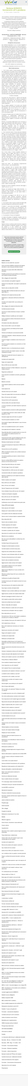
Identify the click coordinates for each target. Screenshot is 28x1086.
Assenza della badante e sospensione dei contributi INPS (14, 753)
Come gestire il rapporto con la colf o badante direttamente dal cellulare (11, 566)
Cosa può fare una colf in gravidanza (10, 449)
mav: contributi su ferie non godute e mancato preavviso (14, 853)
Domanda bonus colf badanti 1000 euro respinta (12, 610)
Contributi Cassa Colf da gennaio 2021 (10, 543)
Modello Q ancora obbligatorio (8, 995)
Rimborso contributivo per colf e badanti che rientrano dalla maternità (13, 476)
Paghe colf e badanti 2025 (7, 362)
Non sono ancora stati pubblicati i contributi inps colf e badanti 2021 (13, 539)
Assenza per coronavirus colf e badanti (10, 630)
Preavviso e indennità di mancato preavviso (11, 793)
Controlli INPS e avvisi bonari (8, 787)
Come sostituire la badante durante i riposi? (11, 662)
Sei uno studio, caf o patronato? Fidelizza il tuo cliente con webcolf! (13, 689)
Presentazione (5, 1068)
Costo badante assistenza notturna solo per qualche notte (13, 385)
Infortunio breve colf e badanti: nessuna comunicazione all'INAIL (13, 723)
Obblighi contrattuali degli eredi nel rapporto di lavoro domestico (13, 750)
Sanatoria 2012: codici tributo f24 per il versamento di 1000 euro (13, 939)
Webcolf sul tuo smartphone (8, 536)
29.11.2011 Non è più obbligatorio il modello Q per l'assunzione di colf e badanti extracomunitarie (12, 981)
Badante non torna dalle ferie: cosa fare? (10, 262)
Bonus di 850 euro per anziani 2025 (9, 365)
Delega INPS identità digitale (8, 505)
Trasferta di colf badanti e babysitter (9, 494)
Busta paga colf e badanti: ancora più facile (11, 877)
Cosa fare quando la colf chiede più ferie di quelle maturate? (12, 329)
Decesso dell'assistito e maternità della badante (12, 769)
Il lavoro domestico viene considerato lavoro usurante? (13, 713)
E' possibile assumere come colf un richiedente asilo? (13, 693)
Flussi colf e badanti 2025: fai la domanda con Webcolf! (13, 394)
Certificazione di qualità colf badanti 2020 (10, 578)
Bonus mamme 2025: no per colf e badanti (11, 325)
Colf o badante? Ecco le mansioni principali (11, 668)
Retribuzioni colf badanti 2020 (8, 638)
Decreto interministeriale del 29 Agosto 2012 (11, 929)
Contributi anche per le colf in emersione (10, 1014)
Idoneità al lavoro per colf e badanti (9, 391)
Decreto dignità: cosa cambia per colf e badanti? (12, 683)
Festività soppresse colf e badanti (9, 524)
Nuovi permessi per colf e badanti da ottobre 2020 (12, 585)
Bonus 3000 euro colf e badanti (8, 482)
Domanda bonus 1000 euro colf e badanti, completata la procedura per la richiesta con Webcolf (14, 616)
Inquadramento (5, 828)
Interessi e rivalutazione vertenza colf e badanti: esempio (14, 651)
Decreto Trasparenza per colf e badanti (10, 488)
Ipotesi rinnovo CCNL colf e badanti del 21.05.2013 (13, 850)
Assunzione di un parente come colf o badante (12, 533)
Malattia (3, 816)
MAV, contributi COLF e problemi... (9, 1000)
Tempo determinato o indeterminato (9, 835)
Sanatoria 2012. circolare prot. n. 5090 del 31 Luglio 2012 (13, 946)
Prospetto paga (5, 802)
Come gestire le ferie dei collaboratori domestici (12, 513)
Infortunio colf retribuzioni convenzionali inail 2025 (12, 332)
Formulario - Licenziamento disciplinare (10, 1011)
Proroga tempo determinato (8, 1025)
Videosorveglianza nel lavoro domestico (10, 727)
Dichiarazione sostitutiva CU (8, 746)
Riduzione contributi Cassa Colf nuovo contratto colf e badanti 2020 (13, 574)
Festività (3, 1034)
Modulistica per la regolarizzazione (9, 1020)
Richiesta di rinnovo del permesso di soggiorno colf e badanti (13, 894)
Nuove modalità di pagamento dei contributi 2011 (12, 1003)
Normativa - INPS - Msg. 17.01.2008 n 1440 (11, 1042)
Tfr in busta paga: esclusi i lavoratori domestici (12, 781)
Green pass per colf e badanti (8, 508)
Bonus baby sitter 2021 (7, 519)
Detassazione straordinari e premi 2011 (10, 1006)
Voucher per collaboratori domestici (9, 776)
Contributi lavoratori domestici (8, 309)
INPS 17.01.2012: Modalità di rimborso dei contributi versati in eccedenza (13, 973)
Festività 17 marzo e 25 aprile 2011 (9, 1009)
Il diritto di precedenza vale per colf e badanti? (12, 710)
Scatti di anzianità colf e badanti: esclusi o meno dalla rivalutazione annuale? (13, 351)
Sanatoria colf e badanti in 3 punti (9, 953)
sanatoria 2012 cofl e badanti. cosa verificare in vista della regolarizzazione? (13, 956)
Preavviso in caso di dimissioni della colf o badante (12, 554)
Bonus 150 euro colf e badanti (8, 485)
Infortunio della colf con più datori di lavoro (11, 402)
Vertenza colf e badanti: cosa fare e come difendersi (13, 656)
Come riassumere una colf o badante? (10, 665)
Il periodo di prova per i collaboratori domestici (12, 1056)
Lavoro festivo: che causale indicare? (10, 760)
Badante (3, 379)
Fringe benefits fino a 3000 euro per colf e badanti (12, 470)
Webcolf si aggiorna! (6, 819)
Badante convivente (6, 381)
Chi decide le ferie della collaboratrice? (10, 323)
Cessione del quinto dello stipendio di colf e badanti (13, 654)
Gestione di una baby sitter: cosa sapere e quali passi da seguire (14, 284)
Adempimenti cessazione (7, 790)
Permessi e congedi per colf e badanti (10, 527)
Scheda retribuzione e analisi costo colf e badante (12, 607)
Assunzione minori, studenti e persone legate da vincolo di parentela (14, 831)
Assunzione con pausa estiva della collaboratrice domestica (12, 270)
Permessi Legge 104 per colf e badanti (10, 467)
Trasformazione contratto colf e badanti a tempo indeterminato (12, 680)
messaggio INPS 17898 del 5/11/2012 (10, 909)
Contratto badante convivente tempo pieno (11, 548)
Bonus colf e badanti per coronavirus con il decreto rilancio (13, 626)
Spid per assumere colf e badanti (9, 499)
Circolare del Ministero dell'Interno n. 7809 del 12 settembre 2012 (12, 921)
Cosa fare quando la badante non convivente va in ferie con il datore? (14, 344)
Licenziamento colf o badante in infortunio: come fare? (13, 670)
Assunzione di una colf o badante (9, 1065)
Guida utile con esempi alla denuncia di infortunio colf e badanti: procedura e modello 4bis (13, 880)
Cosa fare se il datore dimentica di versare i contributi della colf (13, 312)
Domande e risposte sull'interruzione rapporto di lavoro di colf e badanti (14, 796)
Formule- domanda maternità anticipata (10, 903)
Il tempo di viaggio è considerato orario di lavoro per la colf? (13, 340)
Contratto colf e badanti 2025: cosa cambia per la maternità (12, 302)
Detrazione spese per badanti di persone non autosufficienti (11, 736)
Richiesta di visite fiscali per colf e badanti (11, 442)
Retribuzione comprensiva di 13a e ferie (10, 814)
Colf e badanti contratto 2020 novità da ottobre (12, 599)
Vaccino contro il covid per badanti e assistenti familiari (13, 516)
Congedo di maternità (6, 811)
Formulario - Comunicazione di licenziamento (11, 1062)
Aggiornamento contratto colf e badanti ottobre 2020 (13, 593)
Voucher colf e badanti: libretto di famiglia (10, 729)
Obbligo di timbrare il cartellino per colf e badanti (12, 316)
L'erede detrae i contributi (7, 898)
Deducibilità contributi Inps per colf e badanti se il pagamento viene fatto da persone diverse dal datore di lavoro (14, 643)
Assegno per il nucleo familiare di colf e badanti (12, 510)
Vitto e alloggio (5, 808)
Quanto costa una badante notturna (9, 522)
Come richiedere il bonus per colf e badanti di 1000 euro (14, 620)
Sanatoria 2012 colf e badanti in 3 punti (10, 960)
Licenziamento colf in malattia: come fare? (11, 676)
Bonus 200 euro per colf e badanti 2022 (10, 496)
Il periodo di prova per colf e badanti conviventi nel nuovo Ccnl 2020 (14, 581)
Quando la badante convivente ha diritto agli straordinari (14, 409)
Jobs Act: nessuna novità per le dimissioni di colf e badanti (12, 757)
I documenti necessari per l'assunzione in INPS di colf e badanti (13, 445)
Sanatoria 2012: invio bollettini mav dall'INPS (11, 912)
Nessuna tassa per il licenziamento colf (10, 884)
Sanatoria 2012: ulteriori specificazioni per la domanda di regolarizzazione (14, 932)
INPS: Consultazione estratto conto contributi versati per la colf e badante (14, 452)
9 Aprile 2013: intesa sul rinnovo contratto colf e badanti (14, 864)
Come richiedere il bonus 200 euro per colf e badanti (13, 491)
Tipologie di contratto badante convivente (10, 546)
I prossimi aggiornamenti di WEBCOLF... (10, 992)
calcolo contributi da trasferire (8, 800)
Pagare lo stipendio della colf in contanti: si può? (12, 704)
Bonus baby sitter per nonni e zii (8, 613)
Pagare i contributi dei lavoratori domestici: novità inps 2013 (13, 856)
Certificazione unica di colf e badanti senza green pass (13, 502)
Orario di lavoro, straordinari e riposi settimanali (12, 822)
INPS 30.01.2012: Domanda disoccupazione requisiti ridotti (13, 969)
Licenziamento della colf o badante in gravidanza (12, 472)
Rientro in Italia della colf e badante (9, 605)
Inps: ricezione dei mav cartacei (8, 847)
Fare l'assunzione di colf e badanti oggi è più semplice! (13, 699)
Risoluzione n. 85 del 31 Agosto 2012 (10, 936)
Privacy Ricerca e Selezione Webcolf (9, 659)
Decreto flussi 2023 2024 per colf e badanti (11, 464)
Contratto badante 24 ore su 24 (8, 715)
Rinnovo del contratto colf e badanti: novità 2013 (12, 845)
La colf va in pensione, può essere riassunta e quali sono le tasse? (14, 406)
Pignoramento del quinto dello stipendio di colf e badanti (14, 701)
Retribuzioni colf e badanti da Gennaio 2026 (11, 295)
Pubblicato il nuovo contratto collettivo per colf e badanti (14, 590)
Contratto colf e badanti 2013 (8, 842)
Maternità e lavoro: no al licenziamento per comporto (13, 348)
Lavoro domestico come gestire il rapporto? (11, 281)
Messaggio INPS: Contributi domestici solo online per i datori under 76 (13, 291)
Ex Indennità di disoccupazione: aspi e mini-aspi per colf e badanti (14, 861)
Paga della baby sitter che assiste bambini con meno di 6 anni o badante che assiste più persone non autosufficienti (14, 434)
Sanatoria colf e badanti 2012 (8, 962)
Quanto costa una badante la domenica (10, 560)
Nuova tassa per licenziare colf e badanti (10, 891)
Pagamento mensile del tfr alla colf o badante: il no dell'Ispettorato (12, 355)
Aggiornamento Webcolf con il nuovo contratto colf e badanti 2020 (13, 570)
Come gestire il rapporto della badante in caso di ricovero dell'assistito (14, 423)
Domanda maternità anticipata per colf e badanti (12, 906)
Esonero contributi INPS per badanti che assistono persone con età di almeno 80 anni (12, 460)
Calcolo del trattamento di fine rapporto (10, 1059)
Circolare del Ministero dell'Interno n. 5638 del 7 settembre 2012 (12, 925)
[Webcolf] (10, 2)
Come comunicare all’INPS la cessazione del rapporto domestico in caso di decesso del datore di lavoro (13, 266)
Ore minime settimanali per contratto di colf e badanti (13, 696)
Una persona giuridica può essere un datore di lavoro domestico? (13, 456)
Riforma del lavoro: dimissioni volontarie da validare (13, 965)
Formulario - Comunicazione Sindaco (10, 1045)
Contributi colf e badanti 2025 (8, 359)
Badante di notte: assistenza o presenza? (11, 707)
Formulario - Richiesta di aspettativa (9, 1048)
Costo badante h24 (6, 388)
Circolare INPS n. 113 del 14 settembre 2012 (11, 918)
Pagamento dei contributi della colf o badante (11, 551)
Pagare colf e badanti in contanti (9, 633)
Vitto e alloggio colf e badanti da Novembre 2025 (12, 306)
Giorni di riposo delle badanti (8, 686)
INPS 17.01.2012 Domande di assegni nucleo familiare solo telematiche (13, 977)
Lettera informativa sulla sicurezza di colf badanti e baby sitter (14, 719)
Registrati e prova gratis (14, 251)
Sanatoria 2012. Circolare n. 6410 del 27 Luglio (12, 950)
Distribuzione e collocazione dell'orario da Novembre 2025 (13, 298)
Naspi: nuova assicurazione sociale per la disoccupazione (11, 772)
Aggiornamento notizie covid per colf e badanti (12, 562)
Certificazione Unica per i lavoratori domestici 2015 (13, 784)
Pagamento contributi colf (7, 372)
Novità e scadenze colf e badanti (9, 479)
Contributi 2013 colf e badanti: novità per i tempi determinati (12, 868)
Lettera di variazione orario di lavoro (9, 1017)
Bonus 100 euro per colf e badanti (9, 397)
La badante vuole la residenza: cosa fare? (11, 673)
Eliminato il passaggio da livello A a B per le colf (12, 596)
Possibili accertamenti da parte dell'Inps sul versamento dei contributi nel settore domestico (14, 274)
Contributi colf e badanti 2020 (8, 635)
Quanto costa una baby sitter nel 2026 (10, 288)
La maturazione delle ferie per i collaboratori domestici (13, 1037)
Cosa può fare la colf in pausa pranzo (10, 400)
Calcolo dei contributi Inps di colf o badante (11, 602)
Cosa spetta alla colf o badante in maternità (11, 429)
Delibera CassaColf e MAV (7, 997)
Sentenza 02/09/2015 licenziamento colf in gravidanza (13, 763)
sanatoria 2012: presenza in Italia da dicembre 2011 (13, 915)
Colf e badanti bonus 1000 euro (8, 623)
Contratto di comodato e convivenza (9, 743)
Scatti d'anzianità (5, 805)
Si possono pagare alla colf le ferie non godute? (12, 416)
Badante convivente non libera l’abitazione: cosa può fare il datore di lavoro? (14, 368)
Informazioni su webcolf (7, 1031)
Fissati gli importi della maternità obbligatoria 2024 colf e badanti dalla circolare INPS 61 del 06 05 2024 (14, 438)
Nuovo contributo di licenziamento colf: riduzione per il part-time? (13, 887)
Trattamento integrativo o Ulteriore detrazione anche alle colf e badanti (14, 336)
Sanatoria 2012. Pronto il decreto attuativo (11, 943)
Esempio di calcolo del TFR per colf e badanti (11, 1054)
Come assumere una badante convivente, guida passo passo (13, 375)
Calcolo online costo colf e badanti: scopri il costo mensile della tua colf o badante (12, 838)
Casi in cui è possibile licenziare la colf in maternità (12, 426)
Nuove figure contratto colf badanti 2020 (10, 588)
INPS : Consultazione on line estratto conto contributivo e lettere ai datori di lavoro (14, 988)
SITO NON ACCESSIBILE (7, 1028)
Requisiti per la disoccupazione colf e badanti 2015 (13, 766)
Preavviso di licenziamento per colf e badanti (11, 557)
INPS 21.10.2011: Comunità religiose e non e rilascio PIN (14, 985)
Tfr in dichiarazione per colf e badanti (10, 871)
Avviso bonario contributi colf (8, 901)
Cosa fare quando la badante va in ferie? (10, 419)
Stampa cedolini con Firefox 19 (8, 874)
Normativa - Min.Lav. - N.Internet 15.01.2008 (11, 1040)
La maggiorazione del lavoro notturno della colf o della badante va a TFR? (13, 413)
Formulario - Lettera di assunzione (9, 1051)
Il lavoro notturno (5, 825)
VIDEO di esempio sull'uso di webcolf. (10, 1023)
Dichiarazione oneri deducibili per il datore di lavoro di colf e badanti (13, 740)
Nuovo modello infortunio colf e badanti (10, 779)
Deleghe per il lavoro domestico (8, 732)
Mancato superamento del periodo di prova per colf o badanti (13, 647)
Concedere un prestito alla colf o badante (10, 530)
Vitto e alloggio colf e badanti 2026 (9, 278)
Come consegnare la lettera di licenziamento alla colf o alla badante (13, 319)
